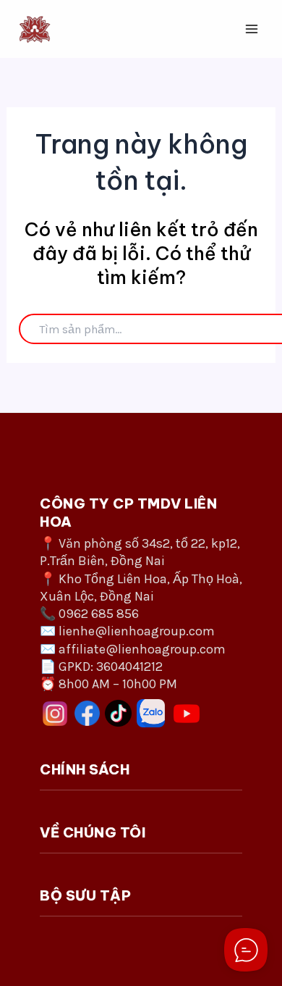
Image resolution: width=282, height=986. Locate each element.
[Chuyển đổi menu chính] (252, 29)
